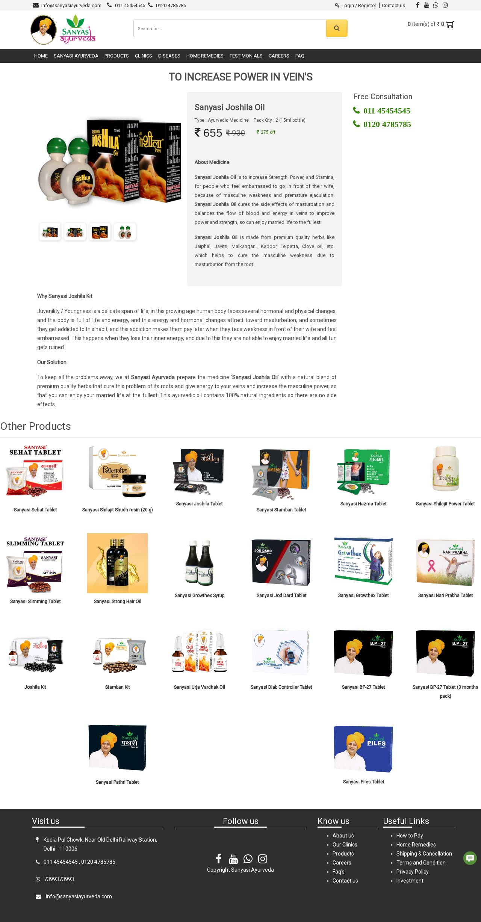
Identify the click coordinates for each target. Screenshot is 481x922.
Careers (279, 56)
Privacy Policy (412, 872)
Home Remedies (205, 56)
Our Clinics (345, 845)
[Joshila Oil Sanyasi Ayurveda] (50, 231)
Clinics (143, 56)
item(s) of (427, 24)
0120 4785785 (171, 5)
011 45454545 (130, 5)
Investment (410, 881)
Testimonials (246, 56)
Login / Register (358, 5)
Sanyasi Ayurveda (76, 56)
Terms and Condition (421, 863)
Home (41, 56)
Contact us (393, 5)
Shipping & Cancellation (424, 854)
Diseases (169, 56)
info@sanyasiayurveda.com (71, 5)
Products (116, 56)
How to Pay (409, 836)
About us (343, 836)
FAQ (299, 56)
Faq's (339, 872)
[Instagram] (262, 853)
